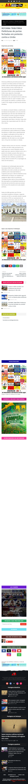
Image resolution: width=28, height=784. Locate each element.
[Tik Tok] (24, 650)
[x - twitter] (11, 1)
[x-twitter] (9, 650)
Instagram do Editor (14, 776)
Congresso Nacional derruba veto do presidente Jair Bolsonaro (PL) (12, 612)
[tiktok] (19, 1)
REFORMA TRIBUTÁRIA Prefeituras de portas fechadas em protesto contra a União (17, 304)
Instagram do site (12, 774)
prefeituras (11, 21)
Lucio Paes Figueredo (8, 40)
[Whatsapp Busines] (24, 654)
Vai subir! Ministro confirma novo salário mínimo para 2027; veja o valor (17, 709)
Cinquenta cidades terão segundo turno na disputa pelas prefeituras (17, 296)
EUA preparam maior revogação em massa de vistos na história (16, 701)
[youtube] (14, 1)
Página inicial (5, 21)
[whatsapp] (19, 654)
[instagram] (17, 1)
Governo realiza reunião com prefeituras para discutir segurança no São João (16, 288)
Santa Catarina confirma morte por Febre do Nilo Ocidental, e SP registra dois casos (17, 693)
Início (5, 774)
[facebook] (9, 1)
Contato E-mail (21, 774)
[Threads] (4, 654)
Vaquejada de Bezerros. (9, 604)
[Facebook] (14, 654)
